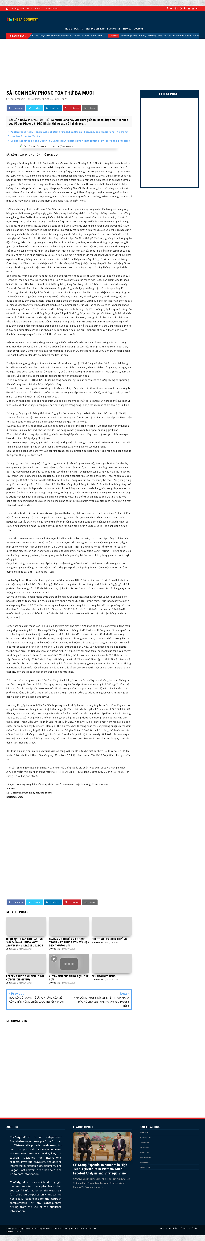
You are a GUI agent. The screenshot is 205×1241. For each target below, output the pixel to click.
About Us (173, 1228)
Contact (195, 1228)
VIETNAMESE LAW (95, 28)
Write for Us (52, 8)
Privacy (184, 1228)
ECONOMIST (113, 28)
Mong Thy (144, 1152)
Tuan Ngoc (145, 1167)
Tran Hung (145, 1133)
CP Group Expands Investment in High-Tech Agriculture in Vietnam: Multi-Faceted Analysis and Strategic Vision (100, 1169)
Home (161, 1228)
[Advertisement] (102, 61)
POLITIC (78, 28)
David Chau (145, 1162)
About (38, 8)
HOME (68, 28)
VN (66, 98)
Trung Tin (144, 1147)
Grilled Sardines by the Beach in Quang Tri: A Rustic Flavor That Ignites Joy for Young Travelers (70, 140)
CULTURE (138, 28)
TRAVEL (127, 28)
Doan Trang (145, 1157)
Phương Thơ (145, 1138)
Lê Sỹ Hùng (144, 1142)
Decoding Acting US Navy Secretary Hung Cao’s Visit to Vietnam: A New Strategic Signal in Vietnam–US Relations (134, 35)
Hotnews (71, 35)
